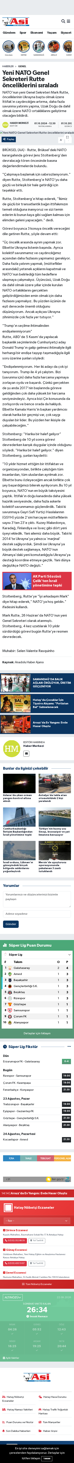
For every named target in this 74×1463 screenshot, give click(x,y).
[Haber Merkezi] (11, 748)
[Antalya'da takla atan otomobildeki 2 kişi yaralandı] (55, 783)
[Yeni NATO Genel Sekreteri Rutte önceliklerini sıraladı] (37, 133)
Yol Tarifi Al (38, 1241)
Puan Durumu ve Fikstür (19, 1422)
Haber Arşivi (50, 1431)
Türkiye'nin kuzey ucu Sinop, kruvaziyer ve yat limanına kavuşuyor (54, 832)
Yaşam (51, 32)
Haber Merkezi (33, 746)
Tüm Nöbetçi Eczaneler (39, 1284)
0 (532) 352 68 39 (16, 1241)
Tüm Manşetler (51, 1422)
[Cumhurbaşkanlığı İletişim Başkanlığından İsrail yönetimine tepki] (19, 816)
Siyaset (66, 32)
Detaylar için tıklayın (37, 1033)
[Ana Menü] (68, 21)
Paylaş (10, 139)
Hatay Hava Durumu (54, 1397)
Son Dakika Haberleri (18, 1431)
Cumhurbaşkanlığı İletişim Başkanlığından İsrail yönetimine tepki (18, 832)
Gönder (11, 924)
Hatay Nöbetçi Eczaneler (13, 1399)
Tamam (46, 1459)
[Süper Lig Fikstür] (69, 1046)
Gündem (9, 32)
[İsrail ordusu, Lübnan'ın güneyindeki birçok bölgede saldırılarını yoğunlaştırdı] (19, 850)
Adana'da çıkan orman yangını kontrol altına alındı (17, 798)
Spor (23, 32)
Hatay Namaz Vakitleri (20, 1409)
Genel (22, 66)
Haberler (8, 66)
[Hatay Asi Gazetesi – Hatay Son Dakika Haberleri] (15, 22)
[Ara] (63, 21)
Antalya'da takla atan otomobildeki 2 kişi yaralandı (53, 798)
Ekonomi (37, 32)
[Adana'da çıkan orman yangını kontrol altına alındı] (19, 783)
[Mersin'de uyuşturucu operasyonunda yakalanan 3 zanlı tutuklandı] (55, 850)
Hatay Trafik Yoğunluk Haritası (53, 1411)
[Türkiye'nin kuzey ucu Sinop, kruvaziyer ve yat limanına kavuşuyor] (55, 816)
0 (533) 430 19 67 (16, 1263)
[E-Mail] (26, 754)
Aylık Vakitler (12, 1358)
